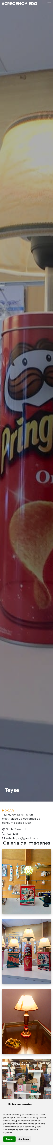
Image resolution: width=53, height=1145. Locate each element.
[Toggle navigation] (49, 3)
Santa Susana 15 (16, 829)
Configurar (23, 1139)
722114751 (12, 833)
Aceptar (9, 1139)
